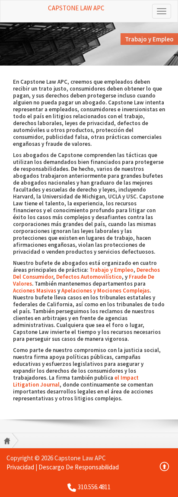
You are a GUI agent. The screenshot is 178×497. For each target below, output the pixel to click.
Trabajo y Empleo (111, 270)
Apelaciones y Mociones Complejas (105, 290)
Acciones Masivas (34, 290)
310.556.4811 (94, 487)
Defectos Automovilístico (89, 276)
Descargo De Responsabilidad (78, 467)
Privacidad (20, 467)
